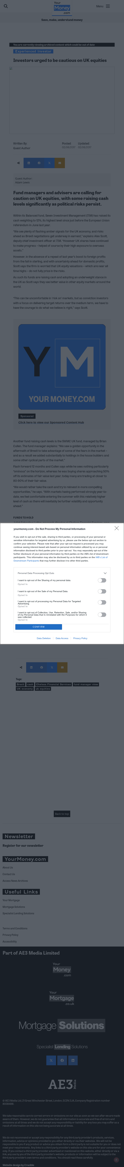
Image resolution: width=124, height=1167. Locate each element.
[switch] (102, 580)
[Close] (118, 529)
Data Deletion (44, 638)
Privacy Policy (80, 638)
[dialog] (62, 583)
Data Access (62, 638)
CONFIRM (39, 627)
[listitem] (62, 573)
